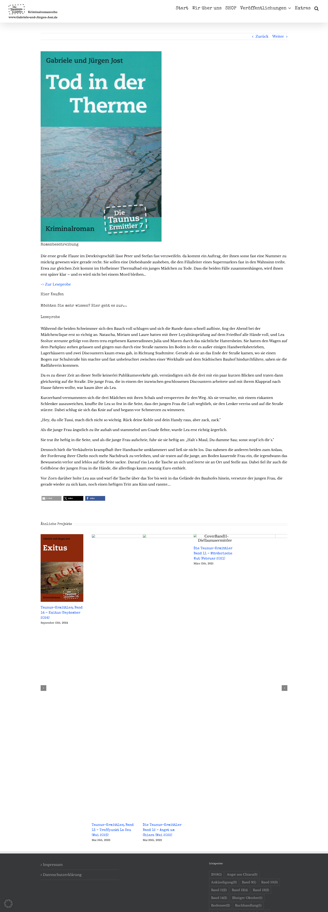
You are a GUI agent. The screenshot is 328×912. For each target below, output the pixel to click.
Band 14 (219, 898)
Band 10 (269, 882)
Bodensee (220, 905)
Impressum (53, 865)
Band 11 (219, 890)
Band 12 (240, 890)
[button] (316, 8)
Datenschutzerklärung (62, 875)
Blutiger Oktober (247, 898)
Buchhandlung (248, 905)
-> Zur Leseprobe (56, 284)
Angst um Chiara (242, 874)
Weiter (278, 36)
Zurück (261, 36)
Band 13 (261, 890)
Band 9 (249, 882)
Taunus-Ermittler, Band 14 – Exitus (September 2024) (62, 613)
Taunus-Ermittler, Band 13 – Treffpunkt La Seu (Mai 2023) (113, 830)
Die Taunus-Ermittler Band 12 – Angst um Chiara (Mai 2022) (162, 830)
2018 (216, 874)
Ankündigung (224, 882)
